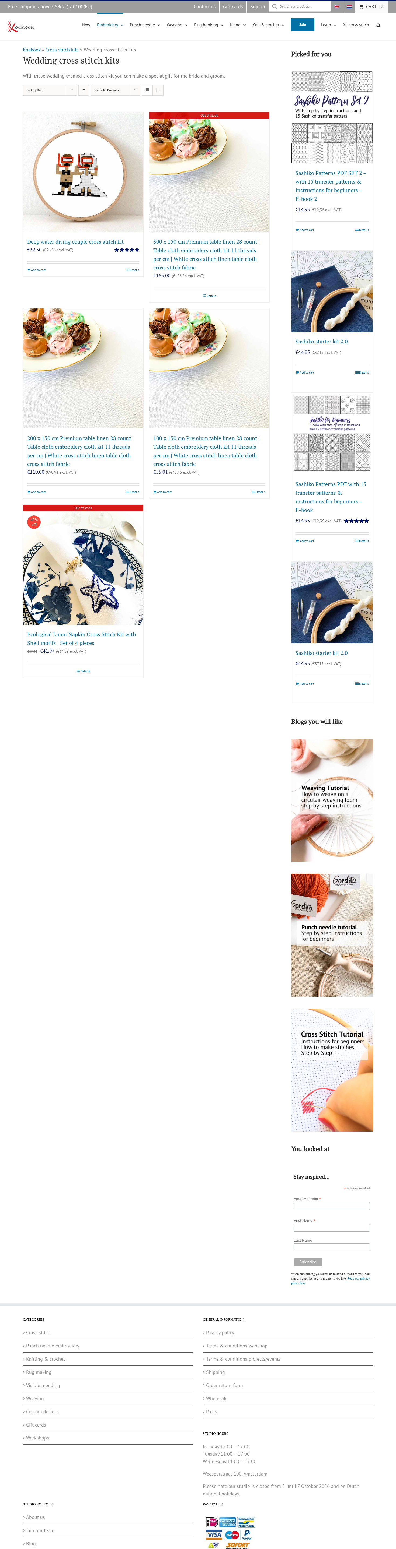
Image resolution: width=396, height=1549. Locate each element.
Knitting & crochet (45, 1359)
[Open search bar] (378, 24)
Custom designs (43, 1411)
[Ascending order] (83, 90)
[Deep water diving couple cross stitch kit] (83, 172)
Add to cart (38, 270)
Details (134, 270)
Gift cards (36, 1425)
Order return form (224, 1385)
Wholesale (217, 1398)
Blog (31, 1543)
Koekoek (31, 50)
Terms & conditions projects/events (243, 1359)
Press (211, 1411)
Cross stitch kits (62, 50)
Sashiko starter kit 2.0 (322, 341)
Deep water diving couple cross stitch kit (75, 241)
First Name (305, 1220)
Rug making (38, 1372)
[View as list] (158, 90)
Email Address (307, 1198)
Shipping (215, 1372)
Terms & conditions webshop (237, 1346)
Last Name (303, 1240)
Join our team (40, 1530)
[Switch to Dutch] (349, 7)
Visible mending (43, 1385)
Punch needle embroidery (52, 1346)
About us (35, 1517)
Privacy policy (220, 1332)
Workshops (37, 1438)
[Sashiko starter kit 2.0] (332, 291)
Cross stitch (38, 1332)
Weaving (35, 1398)
